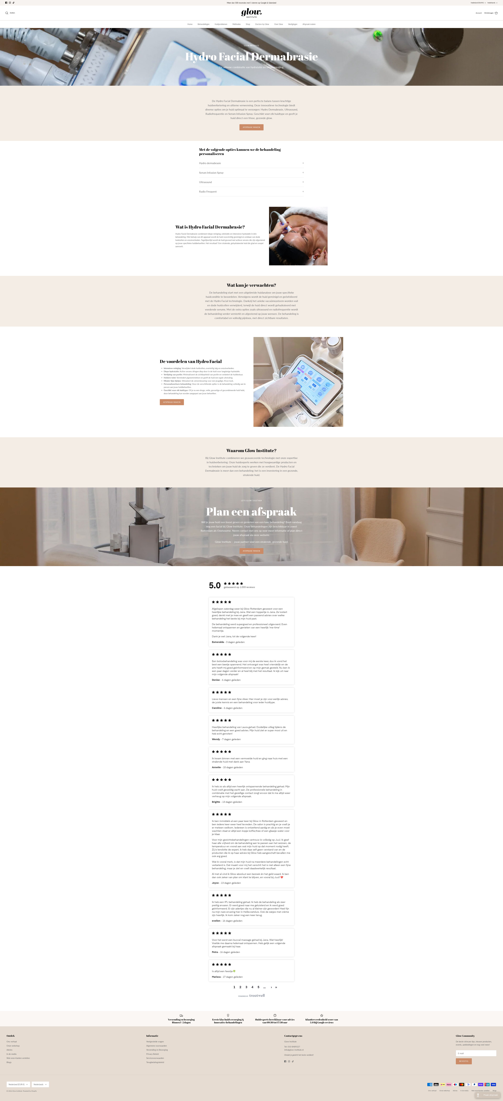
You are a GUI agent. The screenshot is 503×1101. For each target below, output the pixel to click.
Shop (248, 26)
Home (189, 26)
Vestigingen (292, 26)
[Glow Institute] (251, 15)
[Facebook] (6, 4)
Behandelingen (203, 26)
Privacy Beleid (152, 1056)
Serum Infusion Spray (211, 174)
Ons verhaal (12, 1044)
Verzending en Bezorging (157, 1052)
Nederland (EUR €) (477, 4)
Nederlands (491, 4)
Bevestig (463, 1063)
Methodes (237, 26)
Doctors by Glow (262, 26)
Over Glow (278, 26)
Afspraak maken (309, 26)
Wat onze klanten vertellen (18, 1060)
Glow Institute (17, 1093)
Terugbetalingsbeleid (155, 1064)
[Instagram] (10, 4)
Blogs (9, 1064)
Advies (9, 1052)
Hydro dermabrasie (210, 165)
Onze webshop (13, 1048)
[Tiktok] (14, 4)
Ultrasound (205, 184)
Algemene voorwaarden (156, 1048)
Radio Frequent (208, 193)
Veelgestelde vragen (155, 1044)
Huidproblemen (221, 26)
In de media (11, 1056)
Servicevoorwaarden (155, 1060)
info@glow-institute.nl (294, 1052)
